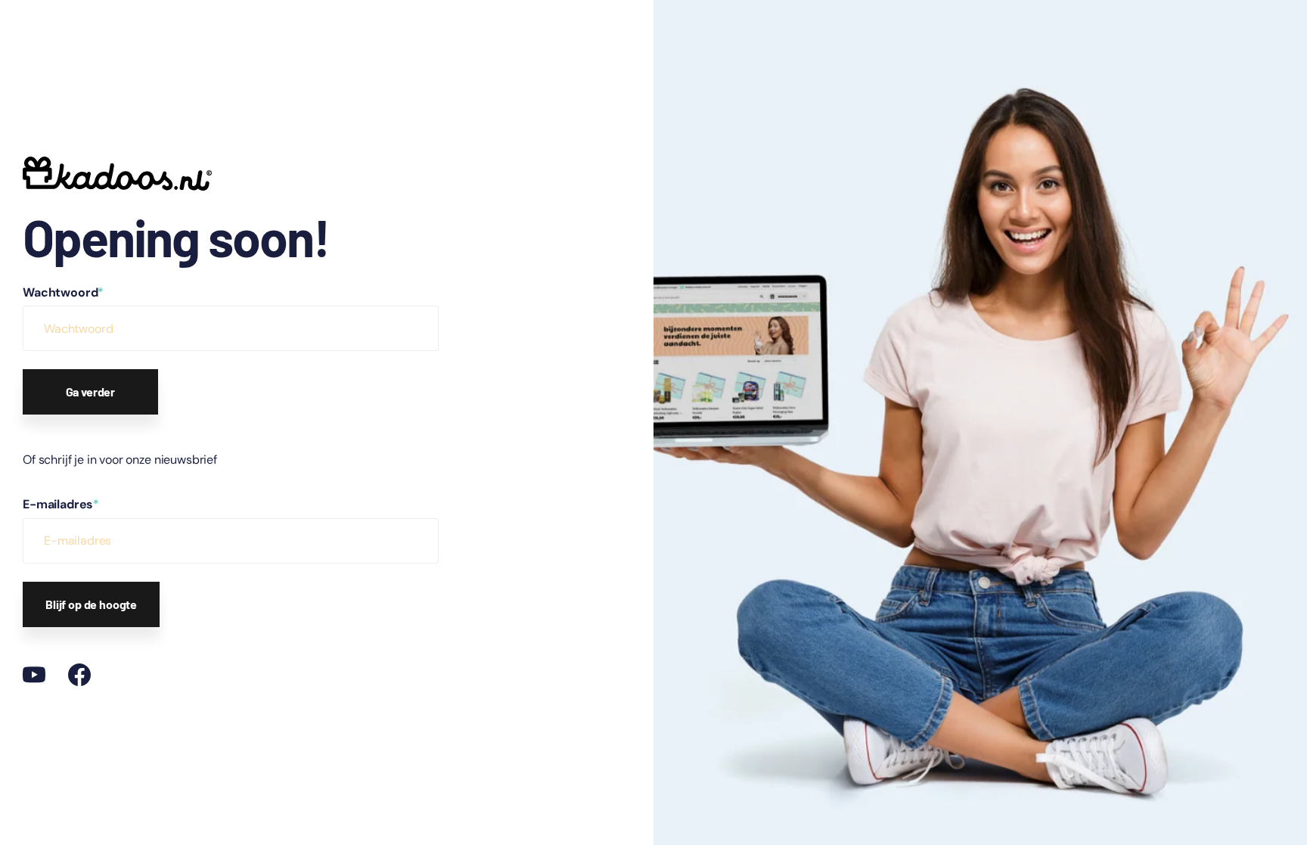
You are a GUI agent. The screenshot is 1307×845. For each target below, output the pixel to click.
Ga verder (91, 391)
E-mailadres (61, 504)
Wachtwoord (63, 292)
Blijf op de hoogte (91, 604)
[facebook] (79, 674)
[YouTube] (34, 674)
